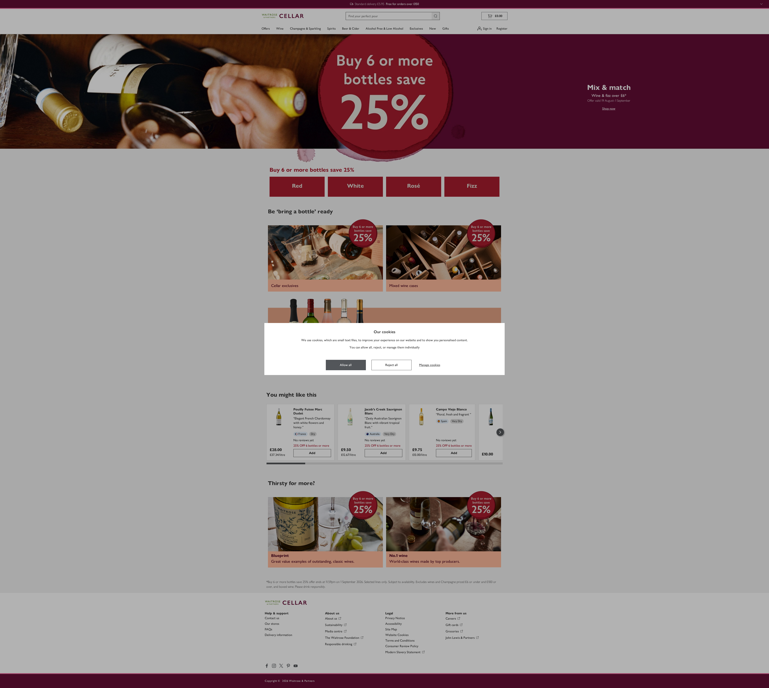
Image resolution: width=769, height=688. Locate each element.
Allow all (346, 365)
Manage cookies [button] (429, 365)
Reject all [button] (391, 365)
